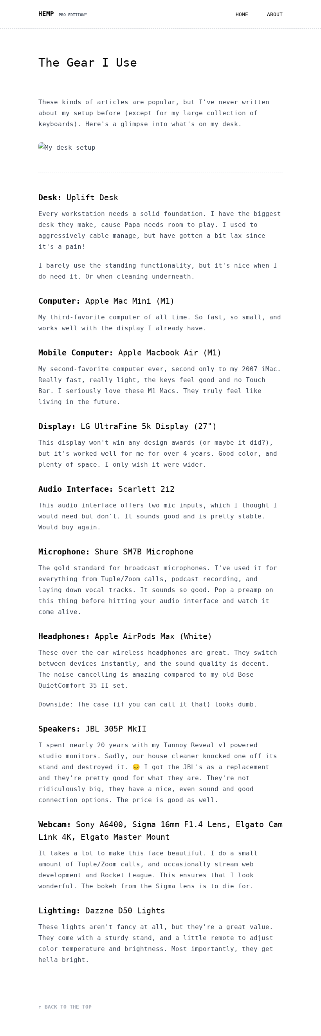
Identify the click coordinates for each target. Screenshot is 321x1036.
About (275, 14)
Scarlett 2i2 (146, 489)
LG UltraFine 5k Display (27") (149, 426)
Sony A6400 (99, 824)
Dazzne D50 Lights (125, 910)
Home (242, 14)
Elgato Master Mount (125, 837)
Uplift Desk (92, 197)
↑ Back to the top (65, 1007)
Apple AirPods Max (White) (153, 636)
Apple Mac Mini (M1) (130, 301)
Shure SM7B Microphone (144, 551)
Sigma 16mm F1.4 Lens (179, 824)
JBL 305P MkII (115, 729)
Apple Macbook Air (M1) (170, 352)
